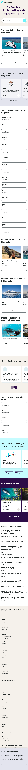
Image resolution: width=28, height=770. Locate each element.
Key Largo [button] (4, 724)
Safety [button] (3, 657)
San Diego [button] (4, 713)
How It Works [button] (4, 650)
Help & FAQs (4, 736)
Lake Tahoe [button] (4, 710)
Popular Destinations (7, 702)
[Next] (15, 387)
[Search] (24, 20)
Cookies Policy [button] (5, 634)
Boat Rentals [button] (4, 664)
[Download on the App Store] (9, 472)
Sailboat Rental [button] (5, 678)
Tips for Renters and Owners (8, 699)
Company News (5, 689)
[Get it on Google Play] (19, 472)
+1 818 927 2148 (5, 738)
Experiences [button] (5, 661)
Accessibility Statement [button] (6, 636)
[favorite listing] (20, 50)
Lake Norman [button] (4, 722)
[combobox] (12, 20)
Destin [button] (3, 726)
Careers (3, 625)
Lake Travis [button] (4, 715)
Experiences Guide (6, 694)
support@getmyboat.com (7, 740)
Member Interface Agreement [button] (8, 638)
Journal (3, 686)
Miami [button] (3, 706)
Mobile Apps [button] (4, 655)
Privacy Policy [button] (4, 761)
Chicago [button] (3, 719)
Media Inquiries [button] (5, 627)
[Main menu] (26, 2)
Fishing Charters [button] (5, 669)
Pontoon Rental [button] (5, 673)
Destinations (4, 696)
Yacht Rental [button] (4, 675)
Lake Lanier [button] (4, 708)
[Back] (12, 387)
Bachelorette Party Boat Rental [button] (8, 680)
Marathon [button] (4, 728)
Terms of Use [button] (13, 756)
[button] (11, 43)
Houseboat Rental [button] (5, 671)
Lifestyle (3, 692)
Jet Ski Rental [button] (4, 666)
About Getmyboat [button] (5, 622)
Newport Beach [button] (5, 717)
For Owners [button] (4, 652)
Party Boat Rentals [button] (5, 682)
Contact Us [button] (4, 643)
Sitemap (3, 641)
